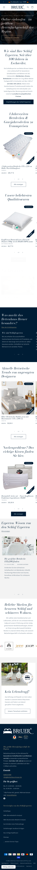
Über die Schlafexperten (9, 327)
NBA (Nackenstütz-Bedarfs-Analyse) (14, 820)
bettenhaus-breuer (15, 860)
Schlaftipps (7, 811)
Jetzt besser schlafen (11, 38)
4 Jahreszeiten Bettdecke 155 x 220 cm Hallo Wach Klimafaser (16, 167)
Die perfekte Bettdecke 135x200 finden (15, 560)
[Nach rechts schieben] (22, 179)
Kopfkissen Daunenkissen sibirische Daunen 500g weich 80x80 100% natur (17, 241)
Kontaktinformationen (18, 866)
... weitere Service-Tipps (10, 841)
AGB (34, 863)
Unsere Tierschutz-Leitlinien (17, 711)
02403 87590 (7, 775)
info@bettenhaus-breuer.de (12, 777)
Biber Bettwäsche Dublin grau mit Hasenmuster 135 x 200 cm (15, 418)
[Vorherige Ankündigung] (3, 2)
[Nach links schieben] (14, 179)
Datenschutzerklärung (25, 863)
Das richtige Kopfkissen (10, 833)
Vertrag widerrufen (8, 867)
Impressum (29, 866)
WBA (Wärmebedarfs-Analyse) (12, 815)
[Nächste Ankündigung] (34, 2)
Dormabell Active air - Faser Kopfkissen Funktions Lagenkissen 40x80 (17, 497)
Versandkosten (12, 795)
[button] (4, 7)
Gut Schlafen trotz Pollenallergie (13, 824)
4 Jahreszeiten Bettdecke (12, 297)
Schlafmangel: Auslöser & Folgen (13, 828)
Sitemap (6, 837)
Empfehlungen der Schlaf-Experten (18, 102)
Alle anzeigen (18, 184)
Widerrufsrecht (14, 863)
